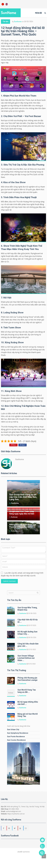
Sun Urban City (13, 729)
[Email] (26, 828)
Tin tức (5, 21)
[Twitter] (14, 828)
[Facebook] (3, 828)
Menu (37, 13)
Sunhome (18, 21)
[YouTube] (20, 828)
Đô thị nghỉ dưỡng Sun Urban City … (27, 632)
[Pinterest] (9, 828)
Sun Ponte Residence (16, 736)
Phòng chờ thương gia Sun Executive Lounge (27, 679)
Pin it (14, 445)
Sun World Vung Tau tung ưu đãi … (26, 691)
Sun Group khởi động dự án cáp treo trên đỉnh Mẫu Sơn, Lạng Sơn (23, 497)
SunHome (8, 12)
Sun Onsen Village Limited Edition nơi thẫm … (26, 658)
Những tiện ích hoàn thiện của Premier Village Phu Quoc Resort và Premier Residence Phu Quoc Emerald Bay (22, 528)
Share (23, 445)
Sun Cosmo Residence (16, 740)
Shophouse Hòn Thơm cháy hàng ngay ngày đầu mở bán (21, 512)
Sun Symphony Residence (17, 733)
